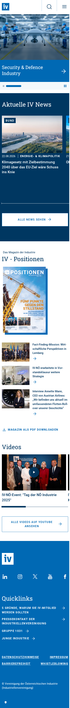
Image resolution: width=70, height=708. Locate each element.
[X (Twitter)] (35, 576)
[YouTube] (50, 576)
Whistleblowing (54, 663)
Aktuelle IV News (26, 104)
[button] (3, 86)
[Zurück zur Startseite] (5, 6)
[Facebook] (65, 576)
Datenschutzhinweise (20, 657)
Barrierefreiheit (16, 663)
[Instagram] (20, 576)
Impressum (59, 657)
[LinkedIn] (5, 576)
